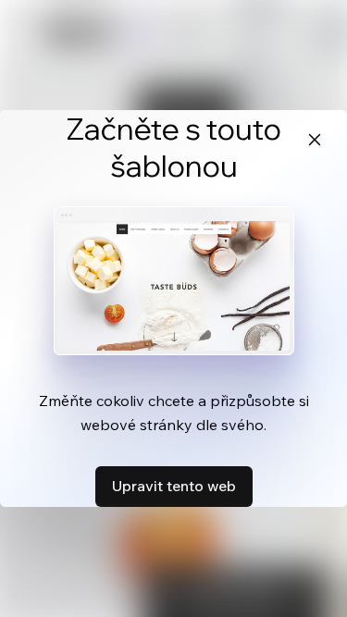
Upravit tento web (174, 485)
